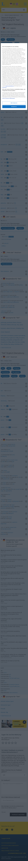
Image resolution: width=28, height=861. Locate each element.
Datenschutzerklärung (9, 85)
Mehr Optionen (14, 102)
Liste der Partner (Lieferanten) (8, 98)
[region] (14, 76)
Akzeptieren (14, 106)
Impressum (4, 87)
